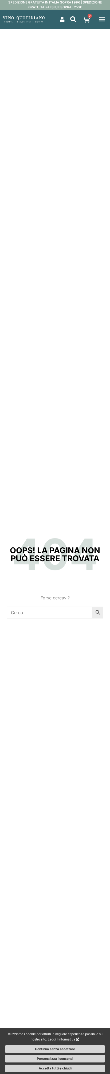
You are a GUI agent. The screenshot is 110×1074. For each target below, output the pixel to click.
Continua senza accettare (55, 1049)
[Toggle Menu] (102, 19)
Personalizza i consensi (55, 1059)
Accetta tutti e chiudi (55, 1068)
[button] (73, 19)
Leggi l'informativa (62, 1039)
